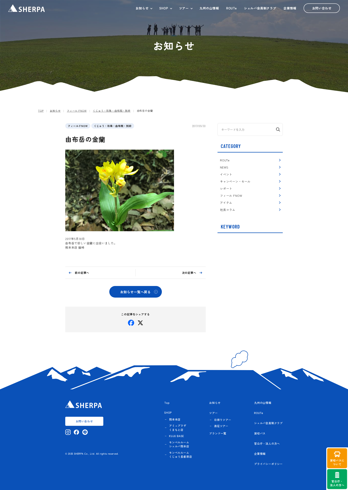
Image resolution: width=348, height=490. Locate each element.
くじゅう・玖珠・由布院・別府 (113, 126)
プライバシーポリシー (268, 464)
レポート (226, 188)
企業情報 (289, 8)
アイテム (226, 202)
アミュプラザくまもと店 (177, 428)
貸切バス (260, 433)
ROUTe (231, 8)
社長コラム (227, 209)
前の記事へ (82, 272)
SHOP (163, 8)
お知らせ (142, 8)
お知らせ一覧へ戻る (135, 291)
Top (166, 403)
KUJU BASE (176, 436)
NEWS (224, 167)
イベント (226, 174)
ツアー (184, 8)
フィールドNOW (78, 126)
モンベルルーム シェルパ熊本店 (179, 444)
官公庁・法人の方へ (267, 443)
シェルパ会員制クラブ (260, 8)
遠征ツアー (221, 426)
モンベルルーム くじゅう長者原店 (180, 455)
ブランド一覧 (217, 433)
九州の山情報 (209, 8)
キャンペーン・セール (235, 181)
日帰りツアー (222, 420)
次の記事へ (189, 272)
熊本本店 (175, 419)
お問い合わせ (322, 8)
